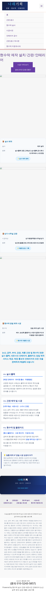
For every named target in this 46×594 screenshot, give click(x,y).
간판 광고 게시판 (12, 41)
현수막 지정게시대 (13, 46)
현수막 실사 (10, 25)
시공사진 (9, 30)
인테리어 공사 (11, 36)
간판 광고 (10, 20)
